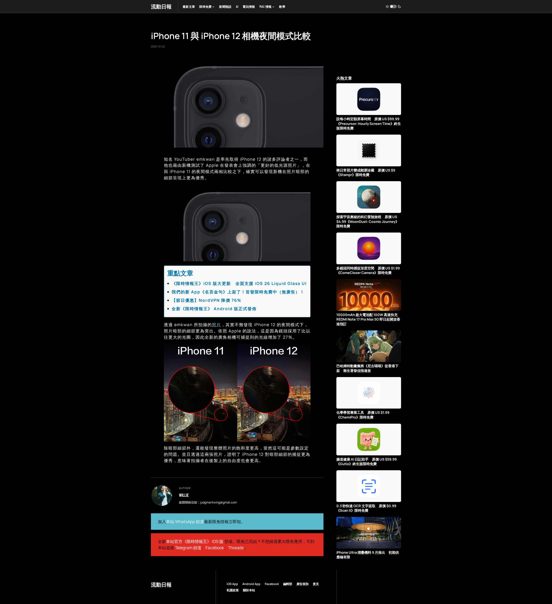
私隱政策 (233, 590)
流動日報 (161, 6)
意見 (316, 584)
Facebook (214, 548)
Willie (184, 495)
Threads (236, 548)
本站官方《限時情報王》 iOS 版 (194, 541)
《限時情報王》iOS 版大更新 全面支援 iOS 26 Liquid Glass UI (239, 283)
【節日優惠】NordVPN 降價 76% (206, 300)
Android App (251, 584)
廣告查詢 (302, 584)
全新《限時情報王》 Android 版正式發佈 (214, 308)
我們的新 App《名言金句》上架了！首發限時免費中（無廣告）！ (238, 292)
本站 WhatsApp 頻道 (185, 521)
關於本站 (249, 590)
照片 (216, 324)
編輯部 (287, 584)
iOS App (232, 584)
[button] (393, 6)
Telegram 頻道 (188, 548)
